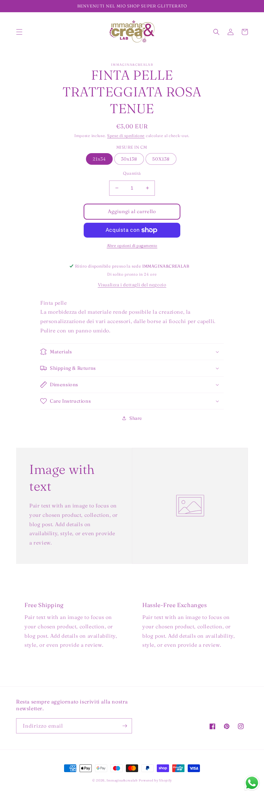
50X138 (161, 159)
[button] (19, 32)
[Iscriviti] (125, 725)
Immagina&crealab (122, 780)
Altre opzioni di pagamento (132, 245)
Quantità (132, 173)
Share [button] (135, 418)
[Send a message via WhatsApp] (252, 783)
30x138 (129, 159)
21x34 (99, 159)
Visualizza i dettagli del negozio (132, 285)
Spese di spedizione (126, 135)
